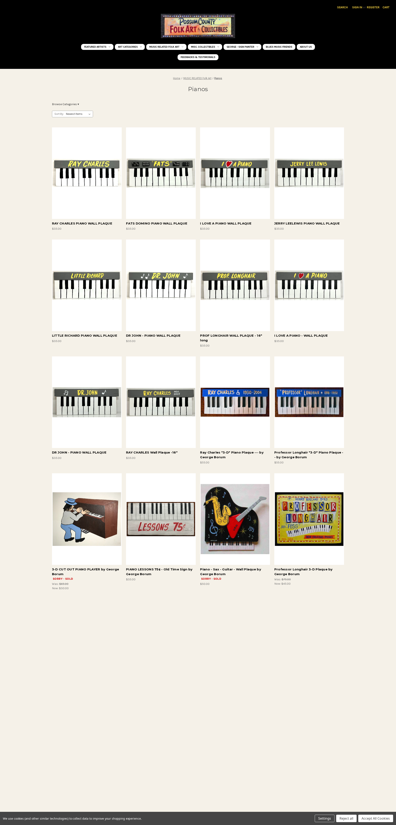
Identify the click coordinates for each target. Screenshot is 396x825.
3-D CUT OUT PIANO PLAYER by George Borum (85, 571)
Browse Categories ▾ (65, 104)
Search (342, 7)
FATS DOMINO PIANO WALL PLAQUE (156, 223)
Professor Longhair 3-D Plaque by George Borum (303, 571)
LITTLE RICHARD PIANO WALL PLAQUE (84, 335)
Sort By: (59, 113)
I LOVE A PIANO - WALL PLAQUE (301, 335)
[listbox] (79, 114)
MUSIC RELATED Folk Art (164, 46)
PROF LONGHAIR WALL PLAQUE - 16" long (231, 338)
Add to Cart (86, 177)
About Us (306, 46)
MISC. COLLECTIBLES (203, 46)
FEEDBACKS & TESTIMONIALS (198, 57)
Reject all (346, 818)
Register (373, 7)
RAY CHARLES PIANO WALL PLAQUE (82, 223)
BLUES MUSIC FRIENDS (279, 46)
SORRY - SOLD (87, 522)
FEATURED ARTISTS (95, 46)
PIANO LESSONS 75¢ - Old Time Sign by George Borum (159, 571)
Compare (85, 169)
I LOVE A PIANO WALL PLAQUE (225, 223)
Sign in (357, 7)
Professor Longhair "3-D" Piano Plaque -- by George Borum (308, 454)
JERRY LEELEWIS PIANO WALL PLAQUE (307, 223)
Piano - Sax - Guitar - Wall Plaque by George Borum (230, 571)
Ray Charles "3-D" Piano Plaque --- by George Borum (231, 454)
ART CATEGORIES (128, 46)
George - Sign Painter (240, 46)
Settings (324, 818)
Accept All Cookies (376, 818)
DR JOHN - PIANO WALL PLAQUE (153, 335)
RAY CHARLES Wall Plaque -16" (152, 452)
